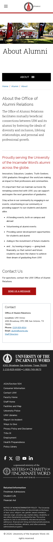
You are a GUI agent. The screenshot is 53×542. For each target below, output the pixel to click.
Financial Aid (10, 500)
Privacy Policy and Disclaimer (18, 428)
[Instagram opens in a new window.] (17, 458)
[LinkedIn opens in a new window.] (30, 458)
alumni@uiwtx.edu (19, 330)
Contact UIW (10, 392)
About (24, 86)
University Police (12, 410)
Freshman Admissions (14, 491)
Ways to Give (10, 424)
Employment (10, 437)
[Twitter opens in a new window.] (10, 458)
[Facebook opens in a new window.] (5, 458)
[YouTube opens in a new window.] (24, 458)
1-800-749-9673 (32, 369)
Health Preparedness (14, 442)
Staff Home (9, 401)
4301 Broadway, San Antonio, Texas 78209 (25, 365)
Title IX (7, 433)
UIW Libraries (10, 415)
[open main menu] (6, 6)
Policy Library (10, 446)
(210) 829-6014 (19, 327)
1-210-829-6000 (12, 369)
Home (5, 86)
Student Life (10, 496)
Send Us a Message (19, 291)
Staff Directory (11, 334)
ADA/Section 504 (13, 383)
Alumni (14, 86)
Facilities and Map (12, 406)
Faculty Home (11, 397)
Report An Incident (13, 419)
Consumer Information (14, 388)
